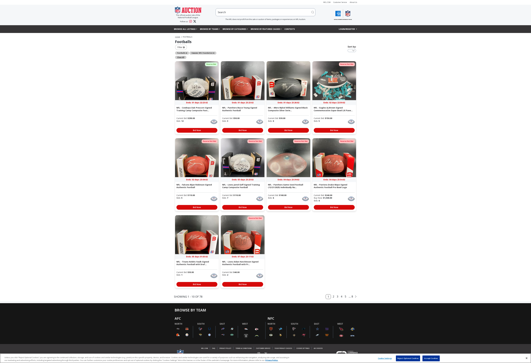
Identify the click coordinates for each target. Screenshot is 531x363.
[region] (265, 358)
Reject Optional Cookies (408, 358)
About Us (353, 2)
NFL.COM (326, 2)
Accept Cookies (431, 358)
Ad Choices (318, 348)
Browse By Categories (234, 29)
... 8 (351, 296)
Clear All (180, 57)
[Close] (527, 358)
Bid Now (197, 130)
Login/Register (347, 29)
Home (177, 37)
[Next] (355, 296)
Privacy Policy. (271, 360)
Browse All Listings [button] (185, 29)
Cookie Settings (302, 348)
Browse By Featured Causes (265, 29)
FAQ (213, 348)
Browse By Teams (209, 29)
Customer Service (340, 2)
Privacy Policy (225, 348)
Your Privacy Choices (283, 348)
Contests (289, 29)
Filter (180, 47)
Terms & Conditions (243, 348)
